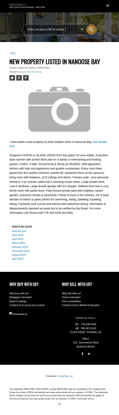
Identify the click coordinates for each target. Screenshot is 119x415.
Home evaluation (71, 297)
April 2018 (17, 259)
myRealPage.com (65, 376)
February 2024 (20, 247)
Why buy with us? (19, 293)
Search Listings (17, 301)
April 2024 (17, 239)
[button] (82, 353)
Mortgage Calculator (20, 297)
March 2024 (18, 243)
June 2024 (18, 235)
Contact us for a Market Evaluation (81, 305)
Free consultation (71, 301)
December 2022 (21, 251)
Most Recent (19, 231)
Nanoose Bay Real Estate (30, 72)
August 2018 (19, 255)
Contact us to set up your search (27, 305)
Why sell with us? (71, 293)
